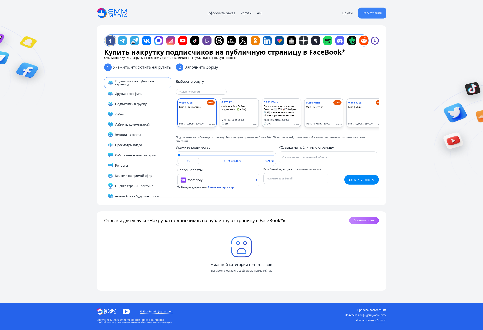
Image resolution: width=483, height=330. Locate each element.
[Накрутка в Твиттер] (243, 40)
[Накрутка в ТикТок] (194, 40)
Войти (347, 13)
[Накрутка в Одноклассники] (255, 40)
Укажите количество (193, 147)
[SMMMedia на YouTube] (126, 311)
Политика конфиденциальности (365, 315)
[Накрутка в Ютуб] (182, 40)
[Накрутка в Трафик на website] (291, 40)
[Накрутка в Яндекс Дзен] (303, 40)
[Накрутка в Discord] (339, 40)
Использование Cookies (371, 320)
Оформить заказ (221, 13)
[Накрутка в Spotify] (327, 40)
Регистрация (372, 13)
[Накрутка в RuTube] (231, 40)
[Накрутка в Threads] (219, 40)
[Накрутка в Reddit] (363, 40)
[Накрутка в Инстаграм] (170, 40)
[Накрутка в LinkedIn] (267, 40)
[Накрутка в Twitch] (207, 40)
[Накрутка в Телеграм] (122, 40)
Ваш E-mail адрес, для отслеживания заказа (292, 169)
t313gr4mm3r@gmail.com (156, 311)
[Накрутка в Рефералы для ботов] (134, 40)
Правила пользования (371, 310)
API (259, 13)
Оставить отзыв (364, 220)
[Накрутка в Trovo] (351, 40)
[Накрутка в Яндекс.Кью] (315, 40)
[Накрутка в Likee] (279, 40)
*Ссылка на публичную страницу (306, 147)
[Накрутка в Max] (158, 40)
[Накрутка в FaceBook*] (110, 40)
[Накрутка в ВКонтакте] (146, 40)
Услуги (246, 13)
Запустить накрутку (361, 179)
